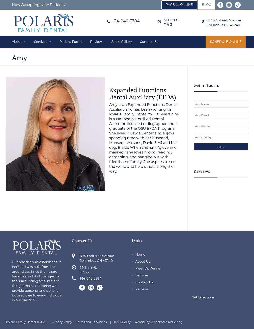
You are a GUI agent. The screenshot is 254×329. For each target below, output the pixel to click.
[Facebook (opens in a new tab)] (220, 5)
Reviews (96, 42)
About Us (142, 261)
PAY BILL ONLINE (179, 5)
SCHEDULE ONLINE (226, 42)
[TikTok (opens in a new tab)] (238, 5)
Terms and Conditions (91, 322)
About (17, 42)
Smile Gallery (121, 42)
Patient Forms (71, 42)
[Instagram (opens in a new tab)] (229, 5)
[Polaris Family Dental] (43, 23)
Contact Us (149, 42)
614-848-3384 (126, 21)
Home (140, 254)
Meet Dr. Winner (148, 268)
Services (40, 42)
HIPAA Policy (122, 322)
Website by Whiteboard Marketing (158, 322)
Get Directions (203, 297)
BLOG (206, 5)
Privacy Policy (62, 322)
